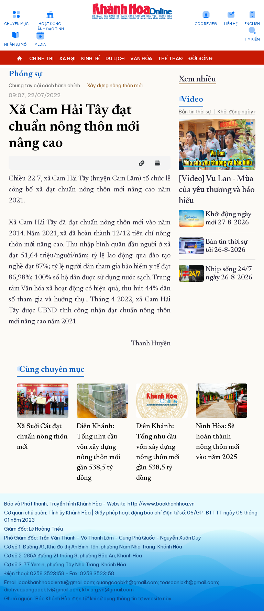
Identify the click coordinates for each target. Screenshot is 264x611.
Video (192, 100)
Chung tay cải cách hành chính (44, 85)
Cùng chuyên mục (51, 370)
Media (40, 44)
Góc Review (206, 24)
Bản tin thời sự (195, 112)
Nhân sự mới (16, 44)
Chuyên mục (16, 24)
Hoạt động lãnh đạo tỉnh (49, 26)
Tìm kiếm (252, 39)
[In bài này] (155, 163)
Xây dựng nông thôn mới (115, 85)
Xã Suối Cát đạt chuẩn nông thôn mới (42, 437)
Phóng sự (25, 74)
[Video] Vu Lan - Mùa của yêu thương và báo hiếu (217, 190)
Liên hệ (231, 24)
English (252, 24)
